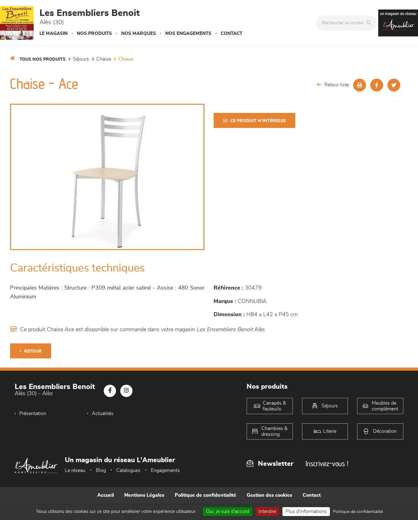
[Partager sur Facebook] (376, 85)
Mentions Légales (144, 495)
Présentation (32, 413)
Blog (101, 470)
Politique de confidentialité (205, 495)
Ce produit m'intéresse (258, 121)
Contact (231, 33)
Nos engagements (188, 33)
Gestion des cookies (269, 495)
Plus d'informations (306, 511)
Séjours (81, 59)
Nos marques (138, 33)
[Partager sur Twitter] (393, 85)
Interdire (267, 511)
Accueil (105, 495)
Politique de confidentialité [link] (358, 512)
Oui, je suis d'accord (227, 511)
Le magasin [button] (53, 33)
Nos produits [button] (94, 33)
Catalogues (128, 470)
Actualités (103, 413)
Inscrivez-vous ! (326, 463)
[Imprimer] (359, 85)
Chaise (103, 59)
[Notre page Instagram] (126, 391)
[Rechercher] (370, 23)
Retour (33, 351)
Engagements (165, 470)
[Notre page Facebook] (110, 391)
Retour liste (336, 84)
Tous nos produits (42, 59)
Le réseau (75, 470)
